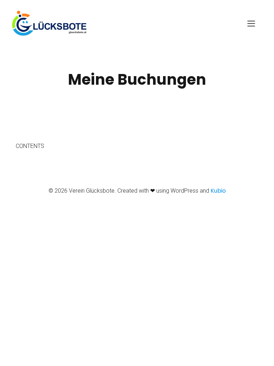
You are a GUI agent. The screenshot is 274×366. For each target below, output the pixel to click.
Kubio (218, 191)
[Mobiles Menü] (251, 23)
